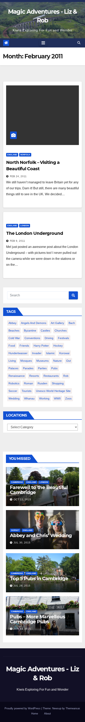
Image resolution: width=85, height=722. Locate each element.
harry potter (41, 345)
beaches (13, 330)
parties (42, 368)
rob (65, 375)
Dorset (15, 530)
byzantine (30, 330)
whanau (29, 398)
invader (37, 353)
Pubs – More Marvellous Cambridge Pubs (37, 619)
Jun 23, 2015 (22, 628)
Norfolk (25, 155)
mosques (26, 360)
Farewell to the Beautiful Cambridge (39, 489)
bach (72, 323)
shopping (58, 383)
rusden (42, 383)
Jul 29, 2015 (22, 585)
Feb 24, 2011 (18, 176)
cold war (14, 338)
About (47, 713)
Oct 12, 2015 (22, 499)
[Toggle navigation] (43, 43)
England (12, 155)
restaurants (51, 375)
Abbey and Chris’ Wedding (41, 535)
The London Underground (34, 233)
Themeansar (73, 708)
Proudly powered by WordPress (23, 708)
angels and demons (33, 323)
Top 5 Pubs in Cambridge (39, 578)
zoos (68, 398)
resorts (34, 375)
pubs (54, 368)
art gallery (57, 323)
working (44, 398)
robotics (13, 383)
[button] (78, 42)
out (68, 360)
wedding (14, 398)
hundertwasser (17, 353)
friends (24, 345)
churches (61, 330)
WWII (57, 398)
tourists (26, 390)
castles (45, 330)
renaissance (16, 375)
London (24, 225)
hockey (58, 345)
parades (28, 368)
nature (57, 360)
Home (34, 713)
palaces (13, 368)
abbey (12, 323)
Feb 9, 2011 (17, 241)
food (11, 345)
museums (42, 360)
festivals (63, 338)
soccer (12, 390)
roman (28, 383)
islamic (50, 353)
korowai (64, 353)
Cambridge (17, 482)
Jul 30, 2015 (22, 542)
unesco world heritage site (53, 390)
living (12, 360)
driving (49, 338)
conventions (32, 338)
